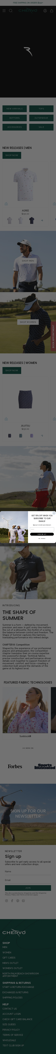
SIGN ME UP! (42, 534)
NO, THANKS (42, 538)
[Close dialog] (54, 513)
